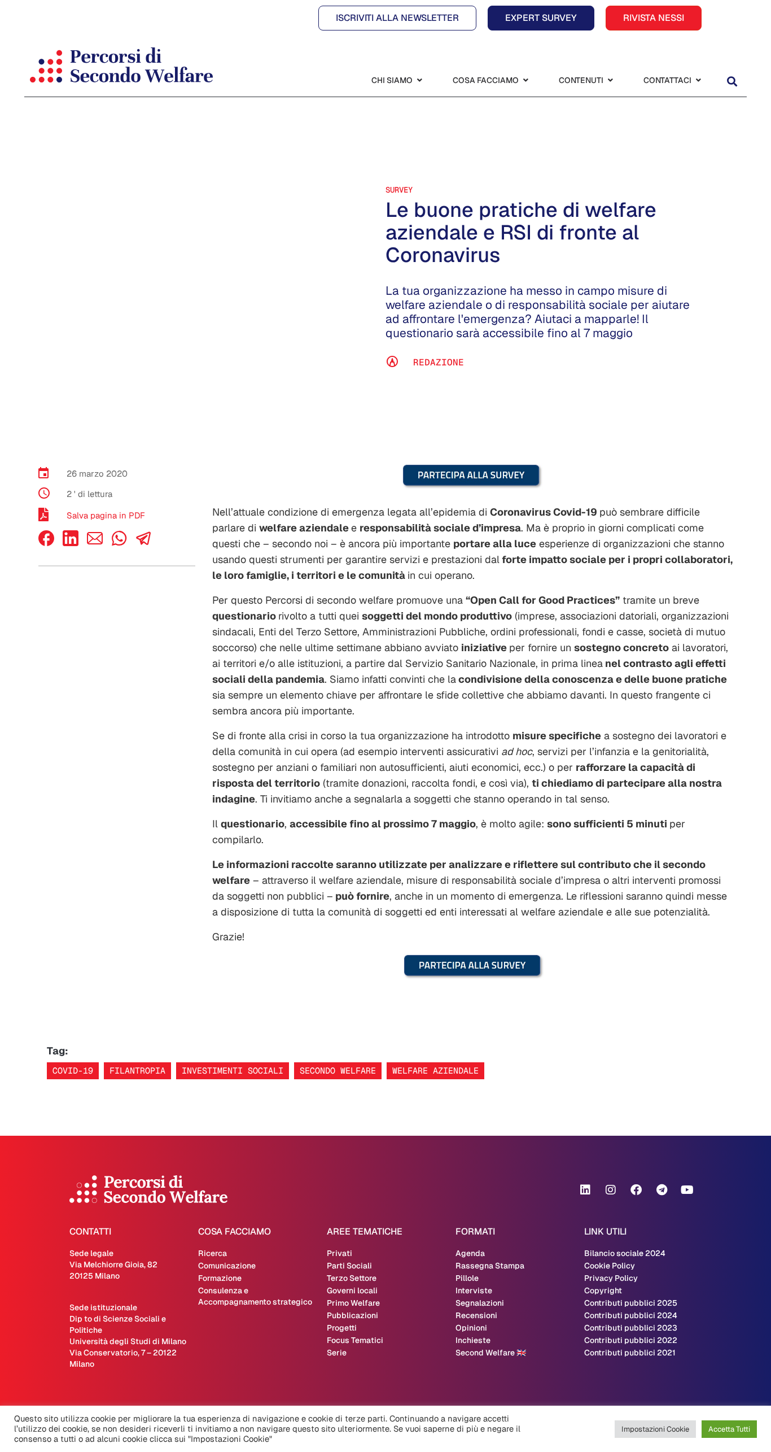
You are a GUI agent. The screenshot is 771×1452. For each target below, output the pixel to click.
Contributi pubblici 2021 (630, 1353)
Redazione (438, 362)
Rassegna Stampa (489, 1266)
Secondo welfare (338, 1070)
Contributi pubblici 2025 (630, 1303)
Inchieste (472, 1340)
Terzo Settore (351, 1278)
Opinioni (471, 1328)
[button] (731, 81)
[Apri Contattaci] (698, 80)
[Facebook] (46, 543)
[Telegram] (661, 1190)
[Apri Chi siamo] (419, 80)
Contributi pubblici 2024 (630, 1315)
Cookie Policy (609, 1266)
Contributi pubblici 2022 (630, 1340)
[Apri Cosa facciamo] (525, 80)
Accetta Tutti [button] (729, 1429)
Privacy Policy (611, 1278)
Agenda (470, 1253)
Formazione (220, 1278)
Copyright (603, 1290)
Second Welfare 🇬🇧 (490, 1353)
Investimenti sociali (232, 1070)
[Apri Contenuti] (610, 80)
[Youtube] (687, 1190)
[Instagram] (610, 1190)
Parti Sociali (349, 1266)
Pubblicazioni (352, 1315)
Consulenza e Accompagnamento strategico (255, 1296)
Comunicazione (227, 1266)
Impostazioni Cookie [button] (655, 1429)
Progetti (342, 1328)
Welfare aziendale (435, 1070)
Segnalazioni (479, 1303)
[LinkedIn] (70, 543)
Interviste (473, 1290)
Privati (339, 1253)
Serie (337, 1353)
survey (399, 190)
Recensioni (476, 1315)
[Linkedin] (585, 1190)
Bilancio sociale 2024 (624, 1253)
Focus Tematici (355, 1340)
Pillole (467, 1278)
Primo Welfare (353, 1303)
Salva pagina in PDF (106, 515)
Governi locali (352, 1290)
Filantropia (137, 1070)
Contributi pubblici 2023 (630, 1328)
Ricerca (212, 1253)
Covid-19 (72, 1070)
